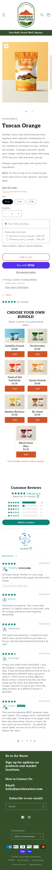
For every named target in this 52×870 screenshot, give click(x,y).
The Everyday (37, 345)
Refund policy (23, 860)
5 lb (31, 201)
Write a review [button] (26, 522)
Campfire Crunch (14, 345)
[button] (3, 15)
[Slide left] (20, 112)
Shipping (5, 192)
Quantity (6, 208)
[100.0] (25, 538)
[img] (9, 563)
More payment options (26, 272)
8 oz (7, 201)
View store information (17, 287)
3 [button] (27, 740)
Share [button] (9, 295)
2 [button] (22, 740)
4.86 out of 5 (33, 493)
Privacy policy (38, 860)
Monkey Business (14, 411)
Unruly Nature (24, 857)
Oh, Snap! (37, 411)
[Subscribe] (43, 806)
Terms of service (19, 864)
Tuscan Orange (37, 380)
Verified (24, 548)
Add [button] (14, 354)
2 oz (19, 201)
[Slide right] (32, 112)
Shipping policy (35, 864)
